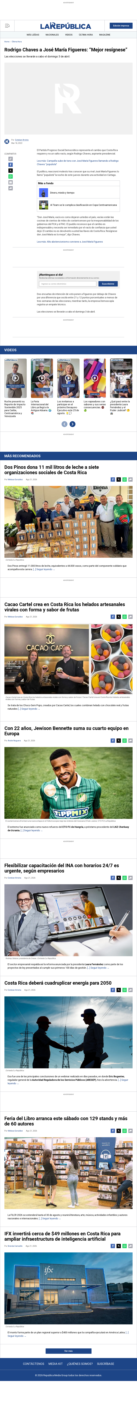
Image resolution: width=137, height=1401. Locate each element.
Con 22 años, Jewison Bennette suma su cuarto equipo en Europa (66, 731)
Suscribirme (108, 284)
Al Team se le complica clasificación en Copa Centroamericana (83, 205)
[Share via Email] (10, 182)
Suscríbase (105, 1363)
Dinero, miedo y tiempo (62, 192)
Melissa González (15, 479)
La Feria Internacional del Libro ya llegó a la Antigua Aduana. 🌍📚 (41, 407)
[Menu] (8, 25)
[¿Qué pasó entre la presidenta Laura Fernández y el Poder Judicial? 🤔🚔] (121, 378)
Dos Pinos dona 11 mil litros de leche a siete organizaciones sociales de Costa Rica (51, 470)
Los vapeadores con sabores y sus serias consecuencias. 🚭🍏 (95, 406)
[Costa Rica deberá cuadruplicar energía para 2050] (68, 1032)
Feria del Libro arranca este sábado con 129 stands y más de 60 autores (65, 1121)
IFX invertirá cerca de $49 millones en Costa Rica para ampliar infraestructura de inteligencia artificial (62, 1236)
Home (6, 42)
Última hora (17, 42)
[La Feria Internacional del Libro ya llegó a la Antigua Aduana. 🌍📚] (42, 378)
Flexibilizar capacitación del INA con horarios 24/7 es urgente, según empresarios (61, 868)
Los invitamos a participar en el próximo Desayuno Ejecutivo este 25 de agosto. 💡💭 (68, 407)
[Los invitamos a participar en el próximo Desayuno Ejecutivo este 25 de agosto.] (68, 378)
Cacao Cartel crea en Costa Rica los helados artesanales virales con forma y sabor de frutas (64, 607)
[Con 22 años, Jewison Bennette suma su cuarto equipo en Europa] (68, 783)
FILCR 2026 (16, 1215)
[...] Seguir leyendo (43, 569)
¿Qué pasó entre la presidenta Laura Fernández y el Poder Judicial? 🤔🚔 (120, 407)
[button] (121, 26)
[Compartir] (10, 188)
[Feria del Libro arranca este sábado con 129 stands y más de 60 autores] (68, 1173)
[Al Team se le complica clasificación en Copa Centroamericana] (43, 205)
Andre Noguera (14, 741)
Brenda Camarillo (15, 1246)
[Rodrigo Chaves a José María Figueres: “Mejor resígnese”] (68, 99)
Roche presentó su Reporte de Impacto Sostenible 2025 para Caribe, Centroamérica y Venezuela (14, 409)
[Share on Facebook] (10, 165)
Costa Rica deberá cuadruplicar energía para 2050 (58, 983)
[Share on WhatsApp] (10, 176)
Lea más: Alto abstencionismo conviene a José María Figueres (70, 241)
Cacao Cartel (63, 705)
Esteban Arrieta (21, 140)
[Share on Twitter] (10, 170)
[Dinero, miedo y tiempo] (43, 192)
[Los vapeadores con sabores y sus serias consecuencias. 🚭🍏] (95, 378)
